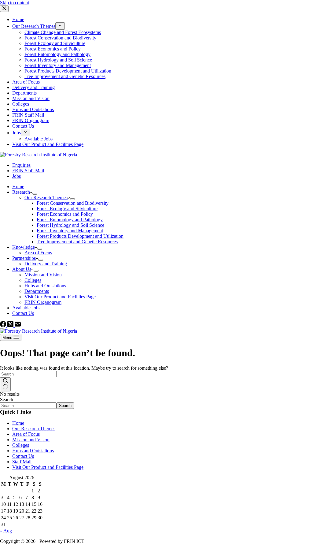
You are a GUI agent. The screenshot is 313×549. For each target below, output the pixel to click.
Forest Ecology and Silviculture (67, 208)
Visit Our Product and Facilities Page (60, 296)
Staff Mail (21, 461)
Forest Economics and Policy (65, 214)
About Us (21, 269)
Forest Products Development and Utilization (80, 236)
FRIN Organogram (42, 302)
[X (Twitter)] (11, 325)
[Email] (18, 325)
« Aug (6, 530)
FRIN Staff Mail (28, 170)
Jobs (16, 176)
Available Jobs (26, 307)
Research (21, 192)
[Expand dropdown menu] (34, 194)
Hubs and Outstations (45, 285)
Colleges (32, 280)
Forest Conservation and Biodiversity (73, 203)
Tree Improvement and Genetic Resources (77, 241)
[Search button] (5, 384)
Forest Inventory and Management (70, 230)
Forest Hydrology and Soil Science (70, 225)
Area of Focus (38, 252)
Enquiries (21, 165)
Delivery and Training (45, 263)
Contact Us (23, 313)
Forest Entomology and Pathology (70, 219)
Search (6, 399)
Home (18, 186)
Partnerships (24, 258)
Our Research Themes (46, 197)
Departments (36, 291)
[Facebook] (3, 325)
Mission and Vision (43, 274)
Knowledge (23, 247)
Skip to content (14, 2)
